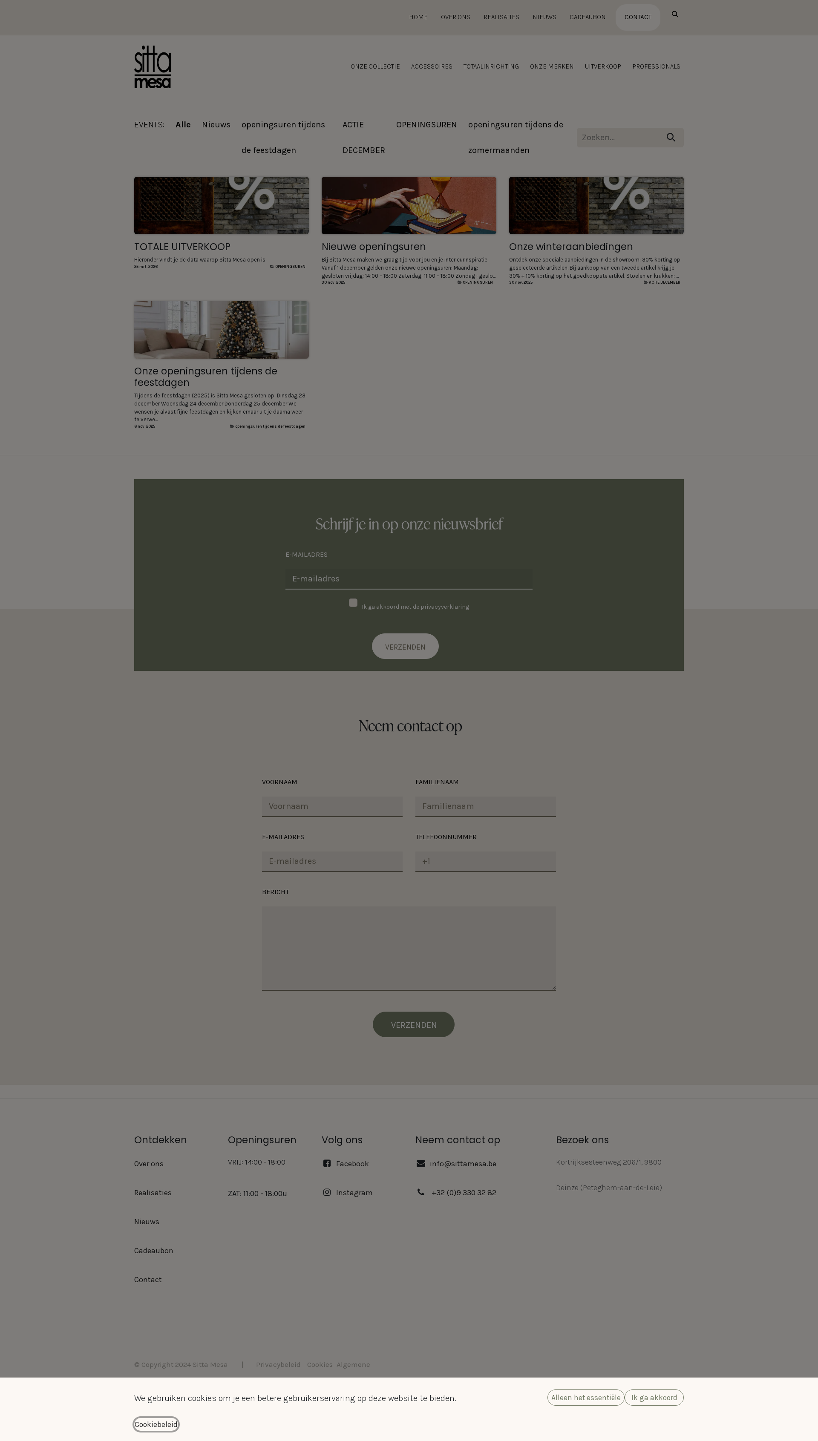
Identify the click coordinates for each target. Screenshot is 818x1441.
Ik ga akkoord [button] (654, 1397)
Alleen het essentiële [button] (586, 1397)
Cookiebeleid (156, 1424)
